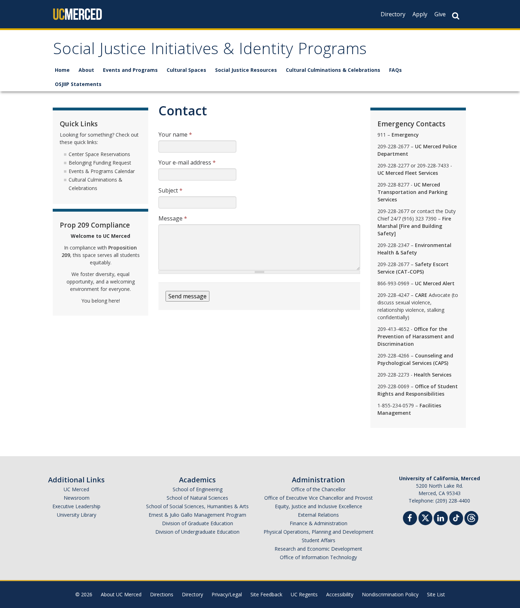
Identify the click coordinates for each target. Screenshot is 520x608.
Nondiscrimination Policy (390, 594)
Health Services (432, 374)
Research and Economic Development (318, 548)
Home (62, 70)
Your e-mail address (187, 162)
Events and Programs (130, 70)
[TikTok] (456, 517)
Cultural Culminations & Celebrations (333, 70)
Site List (436, 594)
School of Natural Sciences (197, 497)
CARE (421, 295)
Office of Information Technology (318, 557)
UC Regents (304, 594)
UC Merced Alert (435, 283)
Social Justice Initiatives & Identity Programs (209, 50)
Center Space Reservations (99, 154)
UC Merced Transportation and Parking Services (412, 192)
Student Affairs (318, 540)
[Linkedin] (441, 519)
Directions (161, 594)
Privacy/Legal (227, 594)
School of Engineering (198, 489)
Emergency (405, 134)
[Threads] (471, 517)
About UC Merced (121, 594)
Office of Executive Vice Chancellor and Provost (318, 497)
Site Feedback (266, 594)
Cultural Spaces (186, 70)
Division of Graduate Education (197, 523)
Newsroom (76, 497)
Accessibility (339, 594)
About (86, 70)
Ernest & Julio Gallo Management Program (197, 514)
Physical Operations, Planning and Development (319, 531)
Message (172, 218)
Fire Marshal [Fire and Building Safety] (414, 226)
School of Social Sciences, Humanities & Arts (197, 506)
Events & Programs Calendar (102, 171)
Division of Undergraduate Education (197, 531)
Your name (175, 134)
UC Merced (76, 489)
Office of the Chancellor (318, 489)
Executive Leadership (76, 506)
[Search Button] (455, 16)
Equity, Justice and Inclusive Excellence (318, 506)
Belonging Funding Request (100, 162)
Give (440, 14)
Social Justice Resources (246, 70)
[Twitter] (425, 517)
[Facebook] (410, 519)
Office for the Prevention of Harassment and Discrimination (415, 336)
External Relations (318, 514)
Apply (419, 14)
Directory (393, 14)
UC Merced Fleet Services (407, 173)
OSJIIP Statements (78, 84)
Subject (170, 190)
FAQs (395, 70)
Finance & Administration (318, 523)
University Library (76, 514)
